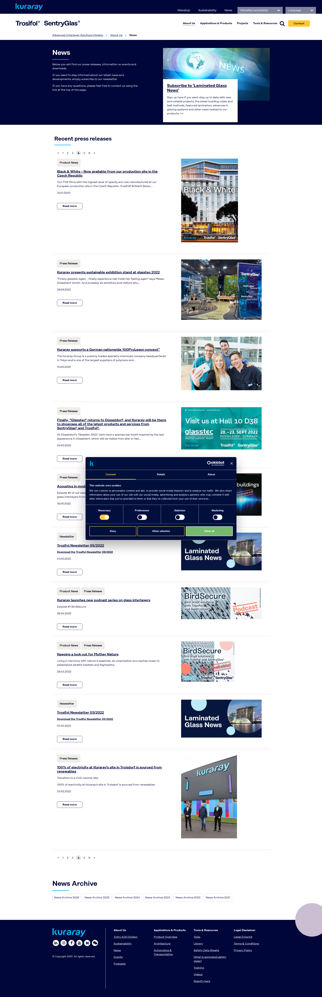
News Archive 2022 (188, 897)
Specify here (202, 981)
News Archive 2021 (218, 897)
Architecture (162, 943)
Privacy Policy (243, 950)
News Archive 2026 (66, 897)
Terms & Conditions (246, 943)
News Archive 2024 (127, 897)
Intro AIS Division (126, 936)
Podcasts (120, 963)
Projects (242, 23)
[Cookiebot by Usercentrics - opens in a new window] (209, 463)
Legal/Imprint (243, 936)
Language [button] (295, 10)
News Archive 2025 (97, 897)
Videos (198, 974)
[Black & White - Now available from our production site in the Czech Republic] (209, 200)
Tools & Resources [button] (265, 23)
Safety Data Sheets (206, 950)
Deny (113, 531)
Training (199, 967)
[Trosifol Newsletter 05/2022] (221, 551)
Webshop (183, 10)
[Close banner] (231, 463)
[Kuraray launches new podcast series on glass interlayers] (221, 603)
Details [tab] (161, 474)
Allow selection (161, 531)
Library (198, 943)
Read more (70, 206)
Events (118, 957)
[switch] (142, 517)
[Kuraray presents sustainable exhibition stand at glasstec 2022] (221, 289)
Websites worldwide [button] (254, 10)
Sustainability (207, 10)
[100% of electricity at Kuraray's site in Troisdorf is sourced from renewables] (209, 796)
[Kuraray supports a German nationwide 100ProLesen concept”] (221, 363)
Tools (197, 936)
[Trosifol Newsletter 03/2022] (221, 718)
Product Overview (165, 936)
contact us (118, 85)
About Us (116, 35)
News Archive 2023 (157, 897)
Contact (299, 23)
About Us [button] (189, 23)
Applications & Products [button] (216, 23)
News (228, 10)
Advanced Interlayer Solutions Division (77, 35)
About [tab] (211, 474)
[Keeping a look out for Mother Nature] (208, 661)
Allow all (209, 531)
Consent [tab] (111, 474)
